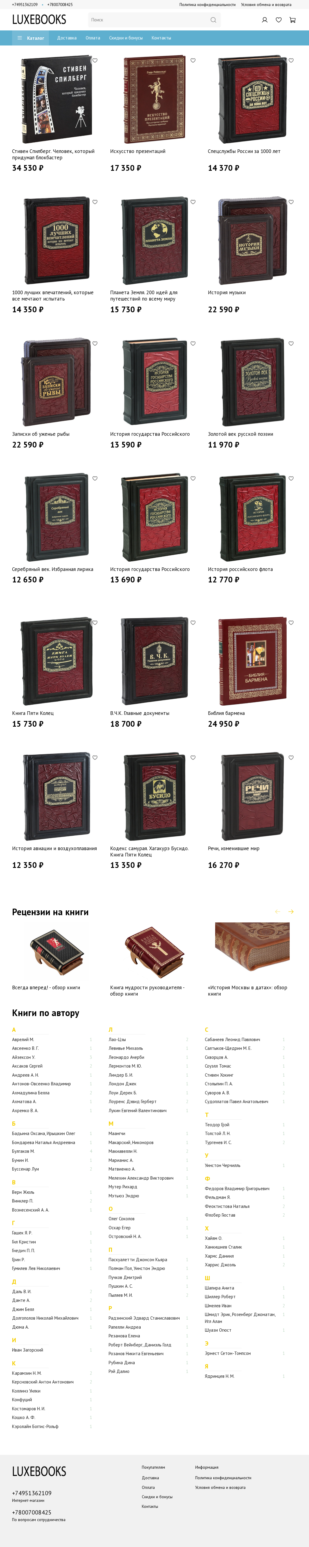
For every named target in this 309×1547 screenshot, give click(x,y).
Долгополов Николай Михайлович (45, 1318)
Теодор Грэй (217, 1125)
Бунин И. (20, 1160)
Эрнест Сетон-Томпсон (228, 1353)
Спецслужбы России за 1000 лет (244, 151)
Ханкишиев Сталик (223, 1247)
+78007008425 (60, 4)
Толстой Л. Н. (218, 1133)
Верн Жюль (23, 1192)
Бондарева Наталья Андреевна (43, 1142)
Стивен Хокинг (219, 1075)
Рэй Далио (119, 1371)
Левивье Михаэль (126, 1048)
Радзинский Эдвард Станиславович (144, 1318)
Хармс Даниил (219, 1256)
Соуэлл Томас (218, 1066)
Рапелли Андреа (125, 1327)
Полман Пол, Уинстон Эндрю (137, 1268)
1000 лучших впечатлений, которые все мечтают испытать (53, 295)
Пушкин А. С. (121, 1286)
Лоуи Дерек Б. (123, 1093)
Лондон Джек (122, 1084)
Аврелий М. (23, 1039)
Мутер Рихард (123, 1187)
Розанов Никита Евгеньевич (136, 1353)
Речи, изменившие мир (234, 848)
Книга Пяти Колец (33, 713)
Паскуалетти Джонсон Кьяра (138, 1259)
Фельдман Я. (218, 1197)
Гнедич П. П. (23, 1250)
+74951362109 (24, 4)
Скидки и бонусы (126, 38)
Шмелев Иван (218, 1305)
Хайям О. (213, 1238)
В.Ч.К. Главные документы (139, 713)
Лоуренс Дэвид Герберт (133, 1101)
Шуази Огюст (218, 1330)
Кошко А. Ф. (23, 1417)
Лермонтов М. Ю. (125, 1066)
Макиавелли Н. (123, 1151)
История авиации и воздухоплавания (54, 848)
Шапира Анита (219, 1288)
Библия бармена (226, 713)
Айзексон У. (23, 1057)
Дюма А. (20, 1327)
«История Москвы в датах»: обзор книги (247, 990)
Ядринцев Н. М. (219, 1376)
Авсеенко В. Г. (25, 1048)
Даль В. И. (21, 1291)
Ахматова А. (24, 1101)
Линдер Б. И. (121, 1075)
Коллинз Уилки (26, 1391)
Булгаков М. (23, 1151)
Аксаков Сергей (27, 1066)
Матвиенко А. (122, 1169)
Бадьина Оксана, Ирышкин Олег (43, 1133)
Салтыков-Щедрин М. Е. (228, 1048)
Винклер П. (22, 1201)
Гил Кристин (24, 1242)
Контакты (161, 38)
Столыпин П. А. (219, 1084)
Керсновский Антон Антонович (43, 1382)
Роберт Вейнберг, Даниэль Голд (140, 1345)
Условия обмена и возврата (266, 4)
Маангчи (117, 1133)
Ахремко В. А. (25, 1110)
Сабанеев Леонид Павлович (232, 1039)
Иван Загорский (27, 1350)
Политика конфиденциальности (208, 4)
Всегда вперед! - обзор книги (46, 987)
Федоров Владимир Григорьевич (237, 1188)
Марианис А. (121, 1160)
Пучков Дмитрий (125, 1277)
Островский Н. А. (125, 1236)
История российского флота (240, 569)
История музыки (227, 292)
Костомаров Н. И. (28, 1408)
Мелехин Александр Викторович (141, 1178)
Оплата (93, 38)
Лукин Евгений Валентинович (138, 1110)
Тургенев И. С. (218, 1142)
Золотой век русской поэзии (240, 434)
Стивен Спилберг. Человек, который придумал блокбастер (53, 154)
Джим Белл (23, 1309)
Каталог (35, 38)
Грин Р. (18, 1259)
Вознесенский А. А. (30, 1210)
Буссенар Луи (25, 1169)
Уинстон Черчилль (223, 1165)
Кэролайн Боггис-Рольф (35, 1426)
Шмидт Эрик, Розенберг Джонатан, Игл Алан (240, 1318)
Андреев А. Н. (25, 1075)
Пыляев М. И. (121, 1295)
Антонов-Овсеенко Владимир (41, 1084)
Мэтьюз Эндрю (124, 1196)
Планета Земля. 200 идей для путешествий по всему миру (143, 295)
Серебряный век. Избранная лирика (52, 569)
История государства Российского (150, 434)
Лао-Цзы (117, 1039)
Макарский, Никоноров (131, 1142)
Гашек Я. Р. (22, 1233)
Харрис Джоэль (220, 1265)
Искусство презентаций (137, 151)
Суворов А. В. (217, 1093)
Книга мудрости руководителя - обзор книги (147, 990)
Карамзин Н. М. (27, 1373)
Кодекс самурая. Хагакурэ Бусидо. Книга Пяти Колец (149, 851)
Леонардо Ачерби (126, 1057)
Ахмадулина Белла (30, 1093)
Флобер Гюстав (220, 1215)
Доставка (67, 38)
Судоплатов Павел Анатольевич (236, 1101)
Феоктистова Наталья (227, 1206)
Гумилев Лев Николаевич (36, 1268)
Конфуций (22, 1399)
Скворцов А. (216, 1057)
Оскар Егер (120, 1227)
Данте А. (21, 1300)
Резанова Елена (124, 1336)
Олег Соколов (122, 1218)
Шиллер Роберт (220, 1296)
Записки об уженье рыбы (40, 434)
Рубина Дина (122, 1362)
